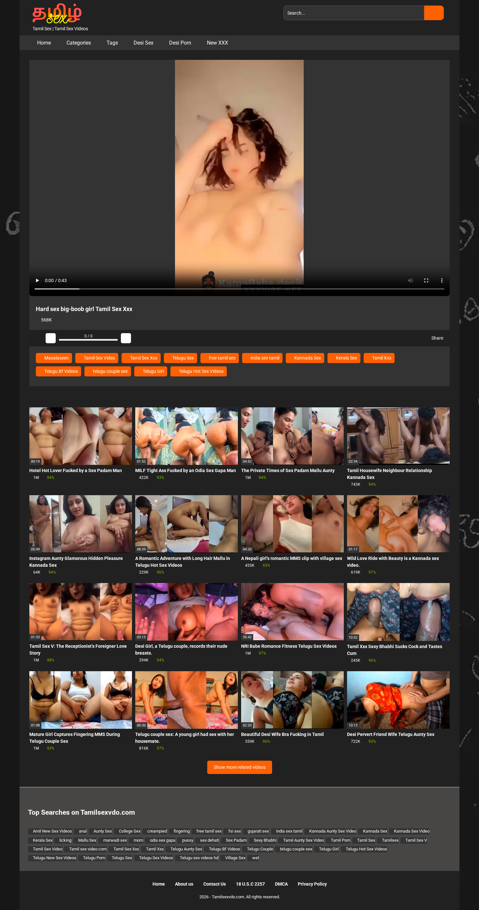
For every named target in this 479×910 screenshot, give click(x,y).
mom (138, 840)
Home (44, 43)
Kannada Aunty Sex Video (332, 831)
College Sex (129, 831)
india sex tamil (264, 357)
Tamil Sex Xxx (143, 357)
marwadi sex (115, 840)
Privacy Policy (312, 884)
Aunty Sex (103, 831)
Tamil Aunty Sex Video (303, 840)
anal (83, 831)
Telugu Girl (153, 371)
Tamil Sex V (416, 840)
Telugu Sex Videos (156, 857)
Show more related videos (240, 767)
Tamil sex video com (88, 849)
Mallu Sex (87, 840)
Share (436, 338)
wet (255, 857)
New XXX (217, 43)
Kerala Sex (346, 357)
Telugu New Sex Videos (54, 857)
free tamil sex (222, 357)
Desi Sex (143, 43)
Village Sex (235, 857)
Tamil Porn (340, 840)
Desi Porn (180, 43)
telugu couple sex (110, 371)
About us (184, 884)
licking (65, 840)
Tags (112, 43)
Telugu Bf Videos (60, 371)
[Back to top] (457, 890)
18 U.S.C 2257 (250, 884)
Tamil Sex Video (99, 357)
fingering (182, 831)
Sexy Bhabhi (265, 840)
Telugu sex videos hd (199, 857)
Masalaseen (56, 357)
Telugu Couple (260, 849)
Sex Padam (236, 840)
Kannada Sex (307, 357)
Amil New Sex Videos (52, 831)
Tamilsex (390, 840)
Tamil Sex (366, 840)
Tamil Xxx (381, 357)
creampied (157, 831)
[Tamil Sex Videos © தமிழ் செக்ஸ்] (55, 12)
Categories (78, 43)
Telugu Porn (94, 857)
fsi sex (234, 831)
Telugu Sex (182, 357)
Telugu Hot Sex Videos (201, 371)
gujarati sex (258, 831)
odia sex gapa (162, 840)
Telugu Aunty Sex (186, 849)
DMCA (281, 884)
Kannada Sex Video (411, 831)
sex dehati (209, 840)
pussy (187, 840)
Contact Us (214, 884)
